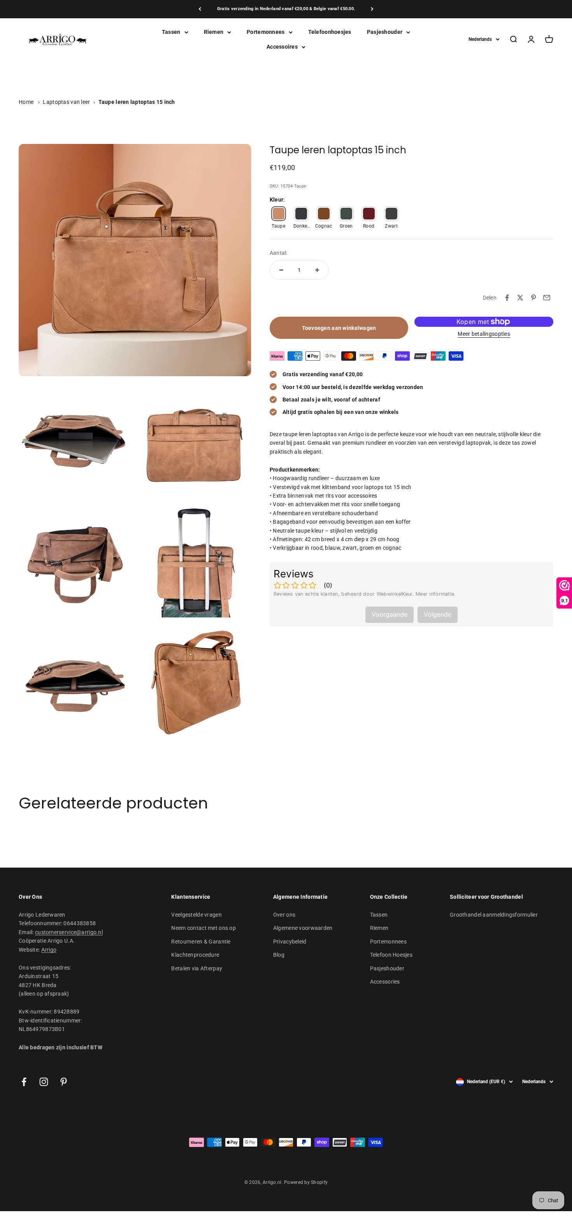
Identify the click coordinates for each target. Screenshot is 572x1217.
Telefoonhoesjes (329, 32)
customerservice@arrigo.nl (69, 932)
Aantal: (279, 252)
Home (26, 102)
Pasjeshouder (384, 32)
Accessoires (282, 47)
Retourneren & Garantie (200, 941)
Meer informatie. (436, 594)
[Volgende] (372, 9)
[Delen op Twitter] (520, 297)
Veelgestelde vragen (196, 915)
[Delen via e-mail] (546, 297)
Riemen (214, 32)
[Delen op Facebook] (507, 297)
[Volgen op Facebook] (24, 1082)
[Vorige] (199, 9)
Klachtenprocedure (195, 955)
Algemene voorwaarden (303, 928)
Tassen (171, 32)
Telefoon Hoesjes (391, 955)
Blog (278, 955)
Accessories (385, 982)
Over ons (284, 915)
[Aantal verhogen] (317, 270)
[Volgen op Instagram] (44, 1082)
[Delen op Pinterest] (533, 297)
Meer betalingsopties (484, 334)
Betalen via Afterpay (196, 968)
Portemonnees (265, 32)
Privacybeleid (290, 941)
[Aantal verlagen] (281, 270)
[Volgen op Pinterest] (63, 1082)
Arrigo (49, 950)
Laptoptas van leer (66, 102)
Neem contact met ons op (203, 928)
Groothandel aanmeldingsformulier (494, 915)
